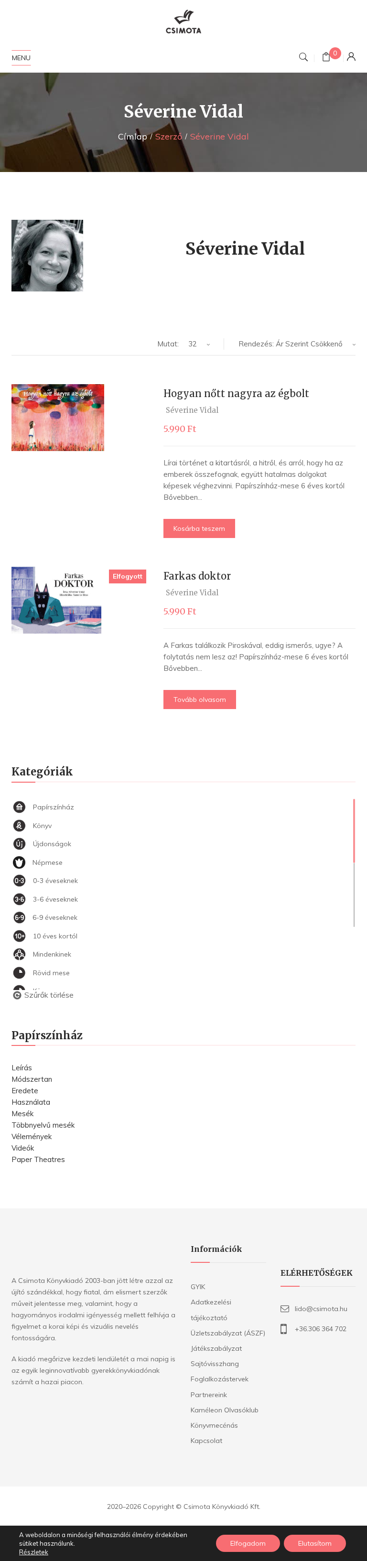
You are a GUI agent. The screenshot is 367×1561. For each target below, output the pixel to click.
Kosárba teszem (199, 528)
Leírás (21, 1067)
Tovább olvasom (199, 699)
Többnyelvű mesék (43, 1125)
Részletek (33, 1552)
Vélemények (31, 1136)
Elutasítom (315, 1543)
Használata (30, 1102)
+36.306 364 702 (320, 1328)
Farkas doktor (197, 576)
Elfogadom (248, 1543)
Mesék (22, 1113)
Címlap (132, 136)
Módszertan (31, 1079)
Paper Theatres (38, 1159)
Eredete (24, 1090)
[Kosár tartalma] (326, 58)
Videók (22, 1147)
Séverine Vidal (192, 410)
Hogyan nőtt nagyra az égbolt (236, 393)
